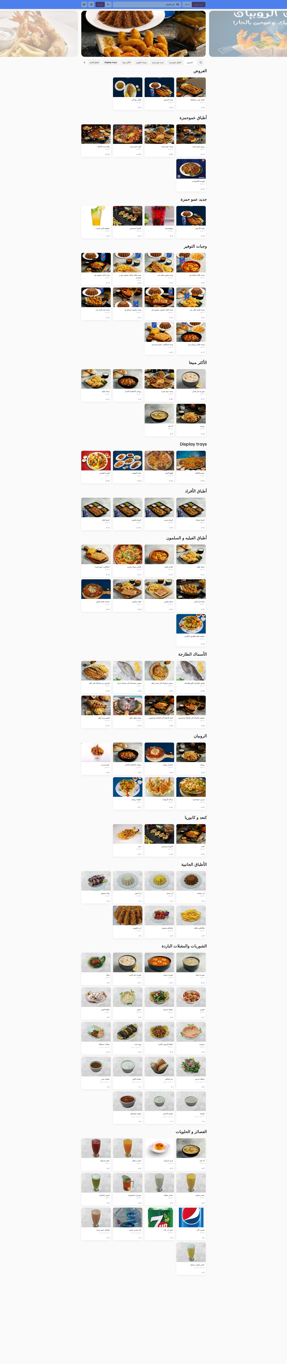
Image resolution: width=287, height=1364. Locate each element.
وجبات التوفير (141, 62)
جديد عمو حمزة (157, 62)
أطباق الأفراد (94, 62)
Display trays (111, 62)
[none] (143, 34)
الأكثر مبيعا (126, 62)
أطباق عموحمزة (175, 62)
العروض (190, 62)
